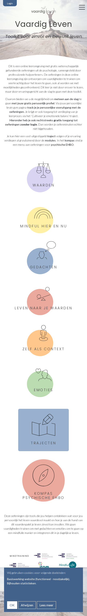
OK (12, 605)
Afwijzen (27, 605)
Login (10, 3)
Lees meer (46, 605)
